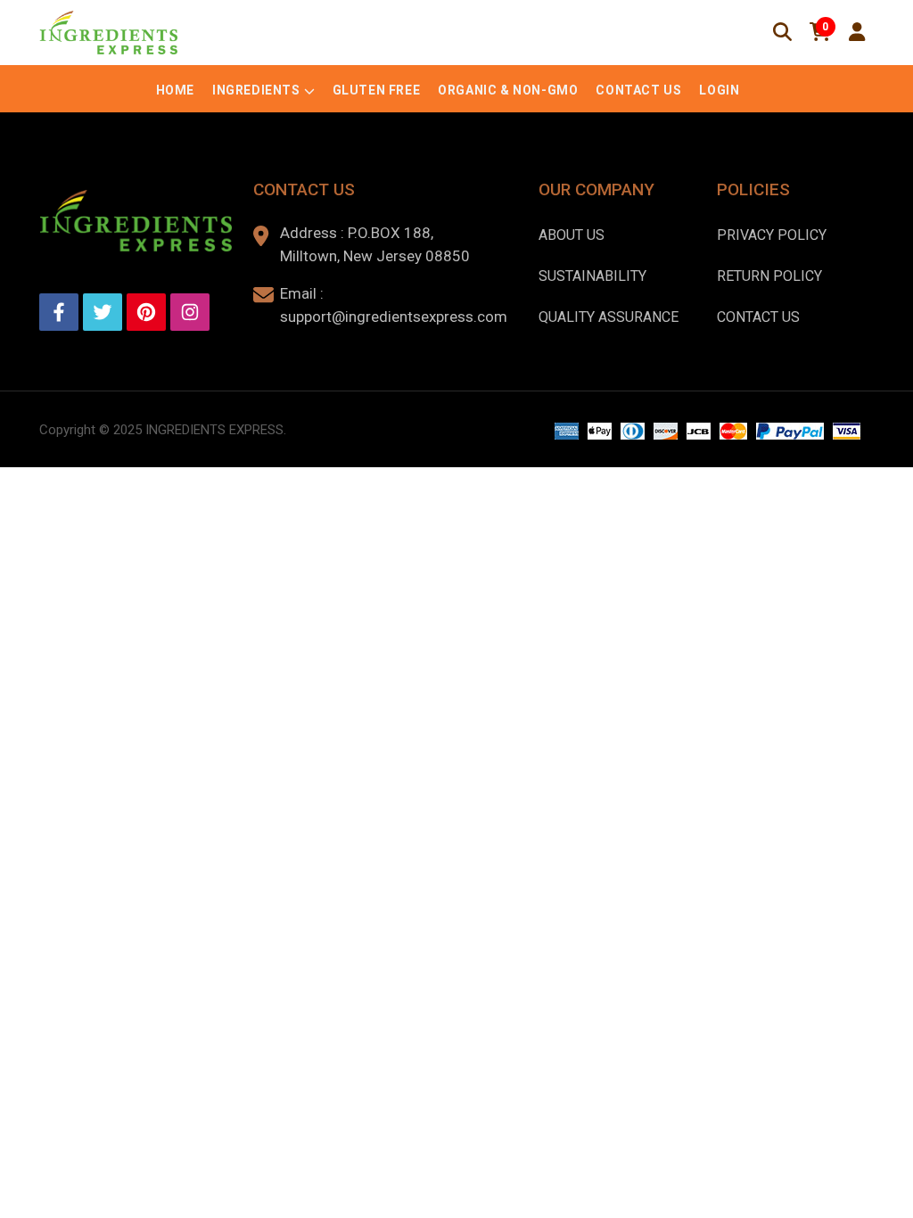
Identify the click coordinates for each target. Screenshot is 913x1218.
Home (175, 90)
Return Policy (769, 275)
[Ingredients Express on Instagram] (190, 312)
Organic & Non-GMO (508, 90)
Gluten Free (377, 90)
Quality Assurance (609, 317)
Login (719, 90)
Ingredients (256, 90)
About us (572, 234)
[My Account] (857, 32)
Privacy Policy (772, 234)
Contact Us (638, 90)
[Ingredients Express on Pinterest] (146, 312)
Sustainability (592, 275)
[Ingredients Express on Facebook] (58, 312)
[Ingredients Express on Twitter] (102, 312)
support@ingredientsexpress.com (393, 316)
